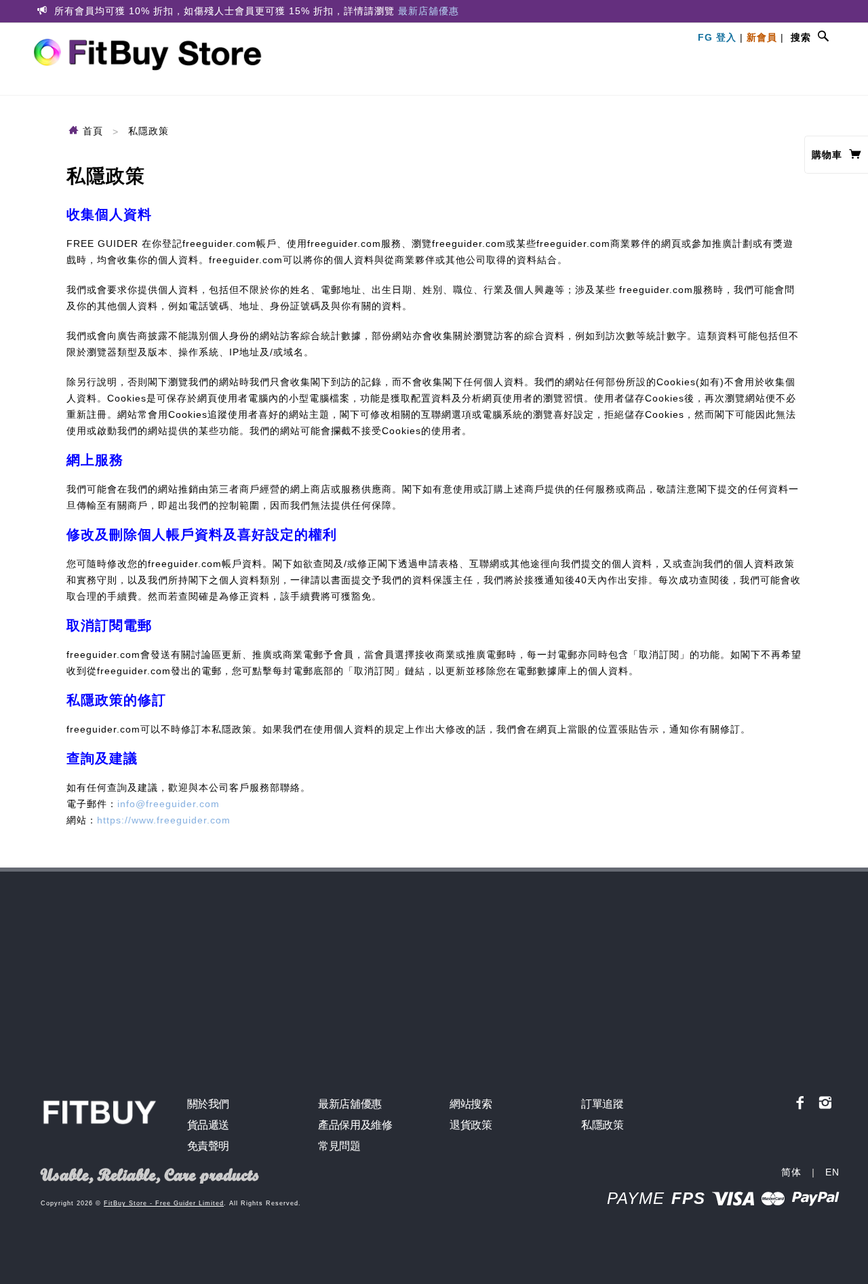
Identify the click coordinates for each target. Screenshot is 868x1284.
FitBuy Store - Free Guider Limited (164, 1203)
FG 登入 (717, 37)
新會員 (762, 37)
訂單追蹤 (602, 1104)
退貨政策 (471, 1125)
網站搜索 (471, 1104)
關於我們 (208, 1104)
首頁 (91, 130)
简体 (791, 1172)
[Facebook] (800, 1102)
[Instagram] (825, 1102)
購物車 (829, 154)
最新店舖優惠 (428, 10)
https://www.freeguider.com (164, 820)
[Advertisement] (434, 973)
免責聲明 (208, 1146)
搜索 (801, 37)
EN (832, 1172)
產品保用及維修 (355, 1125)
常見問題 (339, 1146)
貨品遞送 (208, 1125)
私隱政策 (602, 1125)
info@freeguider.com (168, 803)
